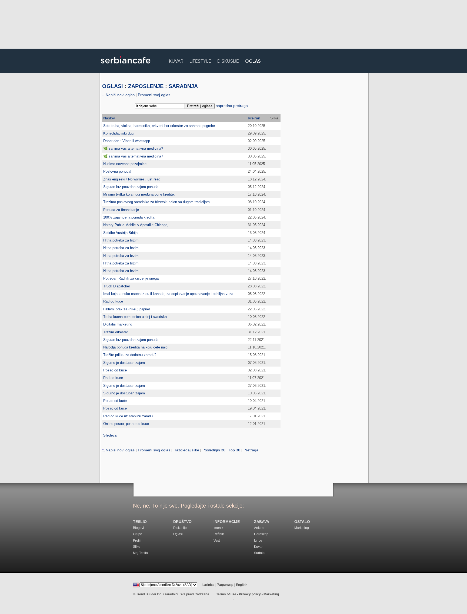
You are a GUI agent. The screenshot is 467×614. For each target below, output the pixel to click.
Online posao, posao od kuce (126, 424)
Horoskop (261, 534)
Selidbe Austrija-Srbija (120, 233)
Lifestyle (200, 60)
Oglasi (253, 61)
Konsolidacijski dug (118, 133)
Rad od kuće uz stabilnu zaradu (128, 416)
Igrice (258, 540)
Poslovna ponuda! (117, 171)
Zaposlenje (146, 86)
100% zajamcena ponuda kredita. (129, 217)
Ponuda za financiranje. (121, 210)
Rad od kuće (113, 301)
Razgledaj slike (186, 450)
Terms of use (226, 594)
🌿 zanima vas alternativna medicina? (133, 148)
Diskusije (228, 60)
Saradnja (183, 86)
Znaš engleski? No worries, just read (131, 179)
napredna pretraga (232, 105)
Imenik (218, 528)
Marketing (301, 528)
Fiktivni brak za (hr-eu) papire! (126, 309)
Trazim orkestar (115, 332)
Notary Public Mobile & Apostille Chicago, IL (137, 225)
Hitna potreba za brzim (121, 240)
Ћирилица (225, 585)
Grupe (137, 534)
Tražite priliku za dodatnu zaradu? (129, 355)
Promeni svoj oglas (154, 95)
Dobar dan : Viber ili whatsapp (126, 141)
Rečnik (219, 534)
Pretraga (250, 450)
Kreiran (254, 118)
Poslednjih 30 (213, 450)
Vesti (217, 540)
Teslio (140, 522)
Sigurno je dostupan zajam (124, 363)
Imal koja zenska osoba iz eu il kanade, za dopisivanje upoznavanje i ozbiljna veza (168, 294)
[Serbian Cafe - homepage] (125, 65)
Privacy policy (250, 594)
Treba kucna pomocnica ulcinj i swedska (135, 317)
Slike (136, 547)
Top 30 (234, 450)
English (241, 585)
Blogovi (138, 528)
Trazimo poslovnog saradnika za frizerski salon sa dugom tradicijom (156, 202)
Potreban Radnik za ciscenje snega (131, 278)
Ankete (259, 528)
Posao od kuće (115, 370)
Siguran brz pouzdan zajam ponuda (130, 187)
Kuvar (176, 60)
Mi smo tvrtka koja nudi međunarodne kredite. (139, 194)
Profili (137, 540)
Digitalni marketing (117, 324)
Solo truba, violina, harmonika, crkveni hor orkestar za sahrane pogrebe (159, 126)
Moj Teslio (140, 553)
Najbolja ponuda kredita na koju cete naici (135, 347)
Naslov (109, 118)
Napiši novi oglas (120, 95)
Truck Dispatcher (116, 286)
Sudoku (259, 553)
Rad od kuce (113, 378)
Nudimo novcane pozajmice (124, 164)
